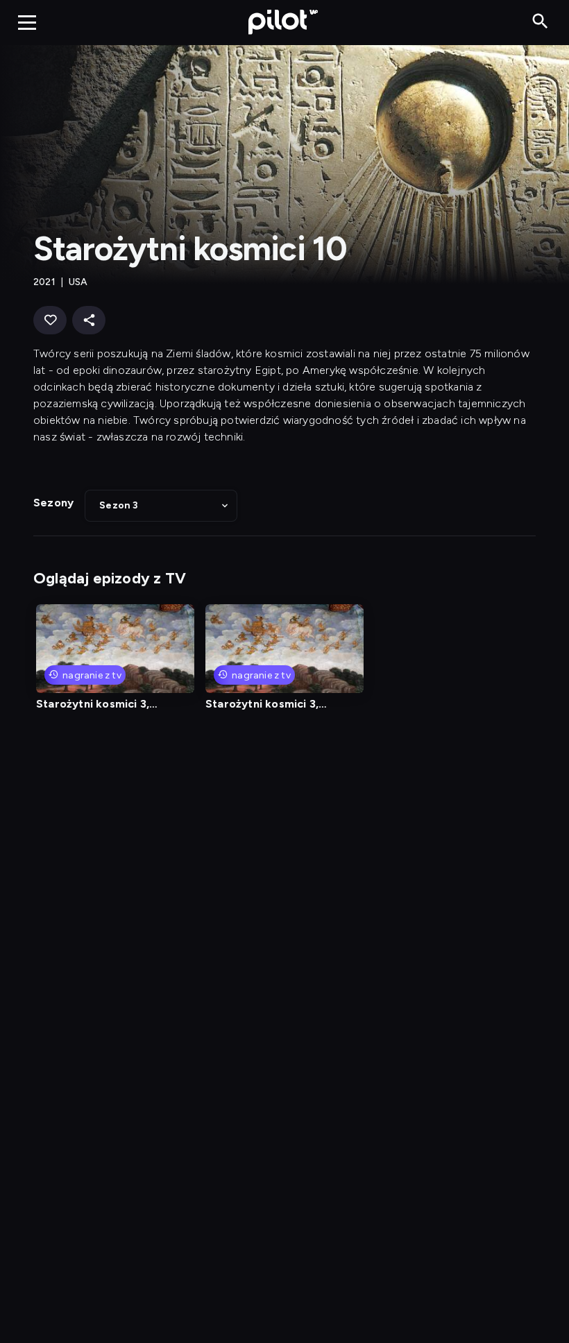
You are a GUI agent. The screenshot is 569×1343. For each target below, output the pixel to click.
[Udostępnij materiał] (88, 320)
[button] (161, 506)
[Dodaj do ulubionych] (50, 320)
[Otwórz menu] (27, 22)
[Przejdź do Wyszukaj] (540, 22)
